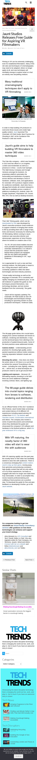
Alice (6, 48)
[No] (35, 753)
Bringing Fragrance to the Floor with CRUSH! (21, 705)
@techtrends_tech (11, 548)
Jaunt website (7, 486)
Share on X (27, 92)
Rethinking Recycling (17, 729)
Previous (3, 595)
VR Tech (22, 48)
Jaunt (16, 132)
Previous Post (10, 560)
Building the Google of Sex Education (19, 736)
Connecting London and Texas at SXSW (22, 743)
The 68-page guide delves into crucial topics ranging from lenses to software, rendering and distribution (19, 392)
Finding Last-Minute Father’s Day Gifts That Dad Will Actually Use (22, 712)
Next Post (28, 560)
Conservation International (24, 417)
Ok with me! (18, 756)
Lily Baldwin (21, 415)
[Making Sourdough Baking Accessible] (18, 589)
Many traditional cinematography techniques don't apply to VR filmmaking (18, 86)
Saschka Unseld (8, 417)
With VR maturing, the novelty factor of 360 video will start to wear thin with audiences (17, 442)
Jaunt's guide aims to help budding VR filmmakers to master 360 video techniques (19, 150)
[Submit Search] (3, 653)
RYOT (14, 415)
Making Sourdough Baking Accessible (19, 719)
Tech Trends (16, 48)
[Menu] (30, 2)
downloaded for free (9, 223)
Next (33, 595)
